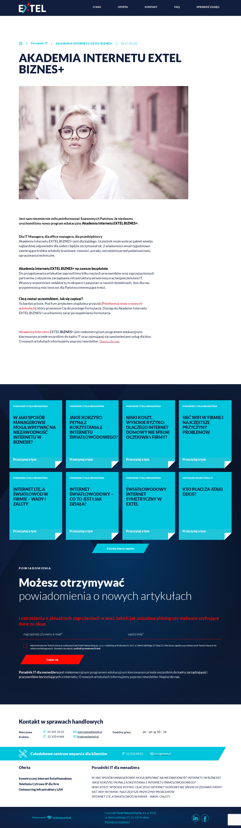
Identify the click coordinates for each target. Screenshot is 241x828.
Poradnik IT (39, 43)
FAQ (177, 6)
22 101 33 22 (55, 731)
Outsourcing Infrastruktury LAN (41, 789)
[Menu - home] (32, 8)
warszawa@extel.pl (89, 731)
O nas (97, 6)
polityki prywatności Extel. (87, 648)
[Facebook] (204, 817)
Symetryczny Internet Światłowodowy (45, 778)
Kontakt (151, 6)
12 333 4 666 (55, 736)
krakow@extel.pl (88, 736)
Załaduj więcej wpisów (120, 548)
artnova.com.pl (62, 817)
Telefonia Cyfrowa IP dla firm (39, 784)
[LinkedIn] (194, 817)
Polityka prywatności (117, 821)
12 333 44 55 (134, 753)
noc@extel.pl (162, 753)
